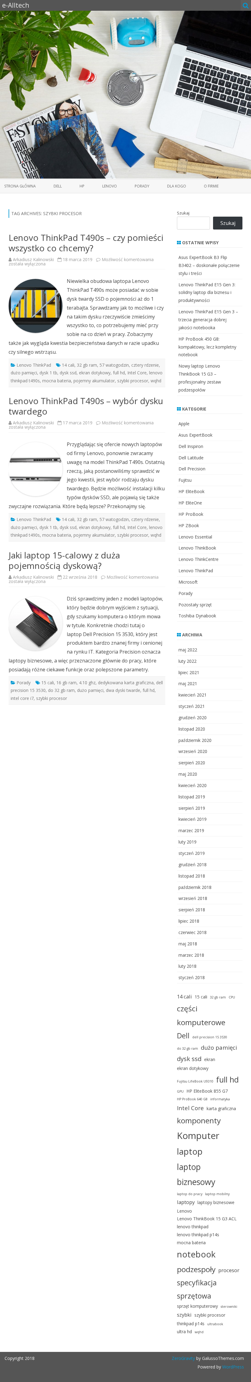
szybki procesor (132, 381)
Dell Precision (191, 469)
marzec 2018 (191, 955)
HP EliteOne (190, 503)
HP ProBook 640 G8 (192, 1099)
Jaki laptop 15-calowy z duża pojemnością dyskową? (64, 560)
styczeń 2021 (191, 706)
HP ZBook (188, 525)
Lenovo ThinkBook (197, 548)
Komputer (198, 1135)
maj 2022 (187, 650)
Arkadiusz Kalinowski (33, 259)
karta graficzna (221, 1108)
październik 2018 (195, 887)
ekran (209, 1059)
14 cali (68, 365)
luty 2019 (187, 842)
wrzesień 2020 (192, 751)
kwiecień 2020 (192, 785)
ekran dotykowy (95, 373)
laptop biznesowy (196, 1174)
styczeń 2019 (191, 853)
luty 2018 (187, 966)
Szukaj (183, 213)
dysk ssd (68, 373)
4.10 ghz (87, 682)
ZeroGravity (183, 1358)
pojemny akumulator (94, 381)
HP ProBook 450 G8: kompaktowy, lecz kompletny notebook (207, 347)
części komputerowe (201, 1015)
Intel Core (137, 373)
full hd (119, 373)
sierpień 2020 (191, 763)
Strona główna (20, 186)
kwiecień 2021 (192, 695)
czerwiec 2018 (192, 932)
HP (82, 186)
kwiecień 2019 (192, 819)
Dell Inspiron (190, 446)
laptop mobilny (217, 1194)
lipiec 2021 (188, 672)
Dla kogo (176, 186)
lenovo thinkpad (192, 1227)
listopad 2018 (191, 876)
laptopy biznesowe (215, 1202)
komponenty (199, 1120)
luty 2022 (187, 661)
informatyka (220, 1099)
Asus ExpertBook (195, 435)
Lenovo (109, 186)
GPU (180, 1091)
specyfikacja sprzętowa (197, 1289)
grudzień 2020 (192, 717)
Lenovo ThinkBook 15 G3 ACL (207, 1219)
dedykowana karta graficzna (126, 682)
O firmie (211, 186)
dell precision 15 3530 (209, 1037)
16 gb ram (66, 682)
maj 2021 (187, 683)
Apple (183, 424)
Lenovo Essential (195, 537)
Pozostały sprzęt (195, 605)
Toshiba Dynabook (197, 616)
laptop (190, 1151)
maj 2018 (187, 944)
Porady (142, 186)
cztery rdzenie (145, 365)
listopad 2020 (191, 729)
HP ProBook (190, 514)
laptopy (186, 1202)
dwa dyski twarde (123, 690)
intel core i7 (22, 698)
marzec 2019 (191, 830)
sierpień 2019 (191, 808)
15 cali (47, 682)
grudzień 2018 (192, 864)
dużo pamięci (24, 373)
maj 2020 (187, 774)
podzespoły (196, 1269)
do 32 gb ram (61, 690)
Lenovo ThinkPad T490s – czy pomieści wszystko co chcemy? (86, 243)
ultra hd (184, 1331)
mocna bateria (56, 381)
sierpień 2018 (191, 910)
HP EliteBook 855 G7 (207, 1091)
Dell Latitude (191, 458)
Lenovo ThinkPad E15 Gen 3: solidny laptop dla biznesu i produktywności (206, 292)
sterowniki (229, 1306)
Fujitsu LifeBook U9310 (195, 1081)
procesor (228, 1270)
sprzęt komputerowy (197, 1306)
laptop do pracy (189, 1194)
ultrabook (215, 1324)
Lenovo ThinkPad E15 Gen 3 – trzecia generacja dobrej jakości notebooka (208, 319)
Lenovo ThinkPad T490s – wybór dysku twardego (86, 406)
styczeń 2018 (191, 977)
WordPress (232, 1367)
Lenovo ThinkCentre (198, 559)
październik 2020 (195, 740)
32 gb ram (87, 365)
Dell (58, 186)
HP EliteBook (191, 491)
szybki (184, 1314)
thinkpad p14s (190, 1323)
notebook (196, 1254)
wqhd (156, 381)
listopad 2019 (191, 797)
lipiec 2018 (188, 921)
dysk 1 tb (48, 373)
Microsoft (188, 582)
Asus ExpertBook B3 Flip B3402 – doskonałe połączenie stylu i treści (209, 265)
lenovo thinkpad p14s (198, 1234)
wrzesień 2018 (192, 898)
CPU (232, 997)
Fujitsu (185, 480)
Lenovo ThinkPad (34, 365)
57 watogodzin (114, 365)
